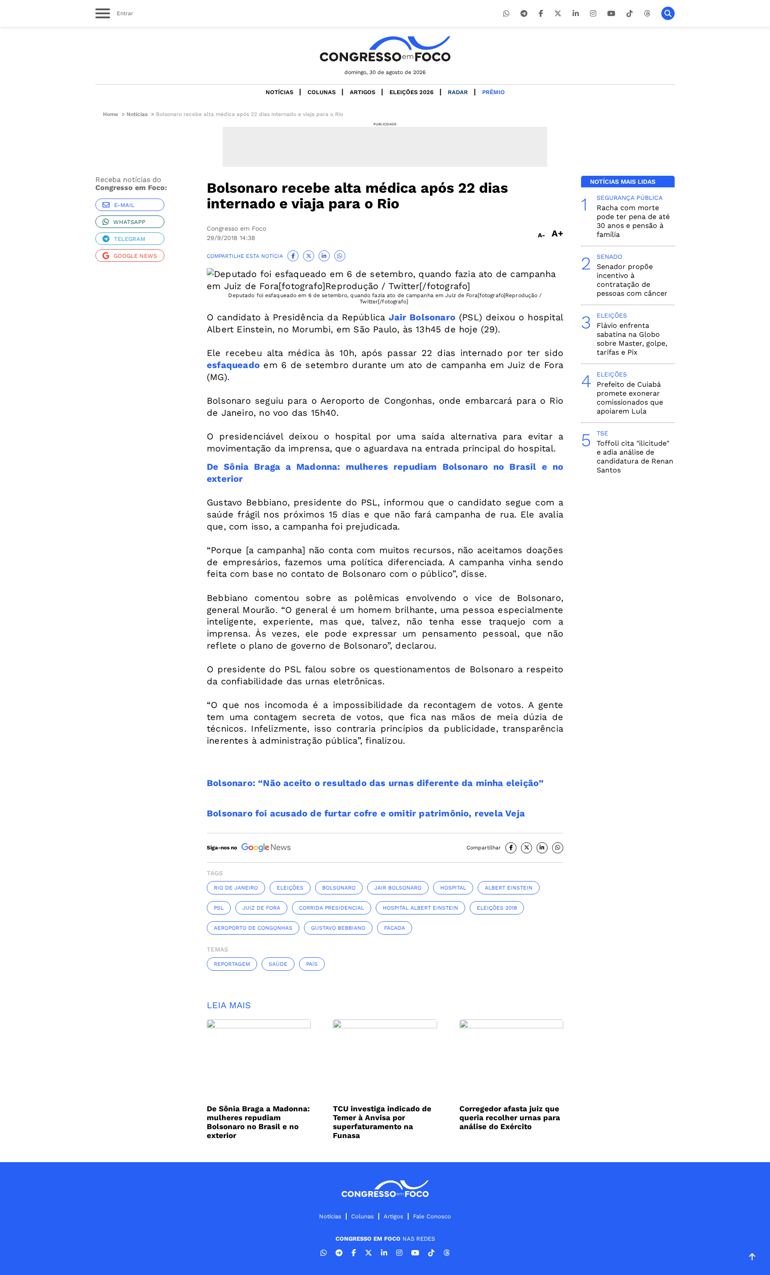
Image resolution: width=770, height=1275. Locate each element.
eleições (290, 888)
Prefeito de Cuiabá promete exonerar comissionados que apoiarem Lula (630, 397)
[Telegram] (524, 13)
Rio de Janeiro (236, 888)
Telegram (129, 239)
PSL (219, 908)
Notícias (279, 92)
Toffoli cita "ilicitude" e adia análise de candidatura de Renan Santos (635, 456)
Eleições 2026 (411, 92)
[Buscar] (668, 13)
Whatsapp (129, 222)
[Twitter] (557, 13)
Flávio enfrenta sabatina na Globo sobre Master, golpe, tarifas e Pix (632, 338)
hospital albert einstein (420, 908)
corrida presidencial (331, 908)
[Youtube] (611, 13)
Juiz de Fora (261, 908)
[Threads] (647, 13)
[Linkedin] (576, 13)
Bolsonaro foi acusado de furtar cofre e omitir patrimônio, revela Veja (366, 813)
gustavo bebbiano (338, 928)
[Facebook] (541, 13)
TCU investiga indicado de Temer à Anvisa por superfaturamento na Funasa (382, 1122)
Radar (458, 92)
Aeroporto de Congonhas (253, 928)
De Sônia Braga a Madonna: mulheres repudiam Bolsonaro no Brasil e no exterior (258, 1122)
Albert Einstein (508, 888)
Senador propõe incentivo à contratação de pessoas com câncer (632, 280)
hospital (453, 888)
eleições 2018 (497, 908)
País (312, 964)
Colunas (321, 92)
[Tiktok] (630, 13)
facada (394, 928)
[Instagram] (593, 13)
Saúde (278, 964)
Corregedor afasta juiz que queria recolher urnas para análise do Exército (509, 1117)
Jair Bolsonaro (398, 888)
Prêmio (493, 92)
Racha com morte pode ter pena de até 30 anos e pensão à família (633, 221)
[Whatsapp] (506, 13)
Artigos (362, 92)
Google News (135, 256)
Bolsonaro (339, 888)
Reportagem (232, 964)
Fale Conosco (432, 1216)
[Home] (385, 49)
